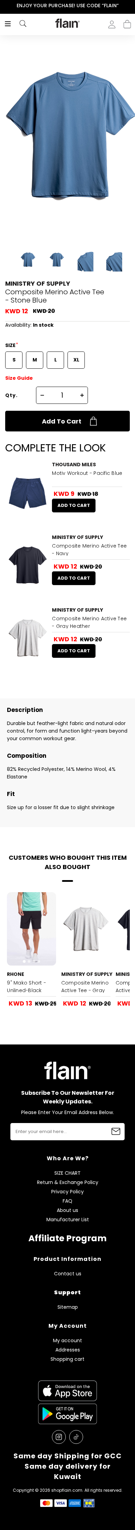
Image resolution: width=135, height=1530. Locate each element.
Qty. (11, 395)
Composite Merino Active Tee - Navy (89, 549)
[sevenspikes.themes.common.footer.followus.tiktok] (76, 1437)
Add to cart (61, 421)
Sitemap (67, 1307)
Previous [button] (5, 6)
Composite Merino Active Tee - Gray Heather (89, 622)
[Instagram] (59, 1437)
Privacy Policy (67, 1192)
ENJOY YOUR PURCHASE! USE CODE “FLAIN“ (68, 5)
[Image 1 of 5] (27, 638)
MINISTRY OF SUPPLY (37, 283)
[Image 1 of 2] (27, 565)
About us (67, 1210)
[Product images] (27, 492)
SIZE (11, 345)
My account (67, 1340)
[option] (67, 5)
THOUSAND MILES (74, 464)
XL (76, 359)
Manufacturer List (67, 1219)
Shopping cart (127, 22)
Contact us (67, 1274)
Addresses (67, 1350)
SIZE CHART (67, 1173)
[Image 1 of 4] (31, 929)
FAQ (67, 1201)
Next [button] (130, 6)
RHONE (15, 974)
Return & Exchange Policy (67, 1182)
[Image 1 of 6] (27, 492)
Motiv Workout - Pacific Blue (87, 473)
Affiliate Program (67, 1238)
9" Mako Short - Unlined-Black (26, 986)
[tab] (15, 519)
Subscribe (116, 1131)
